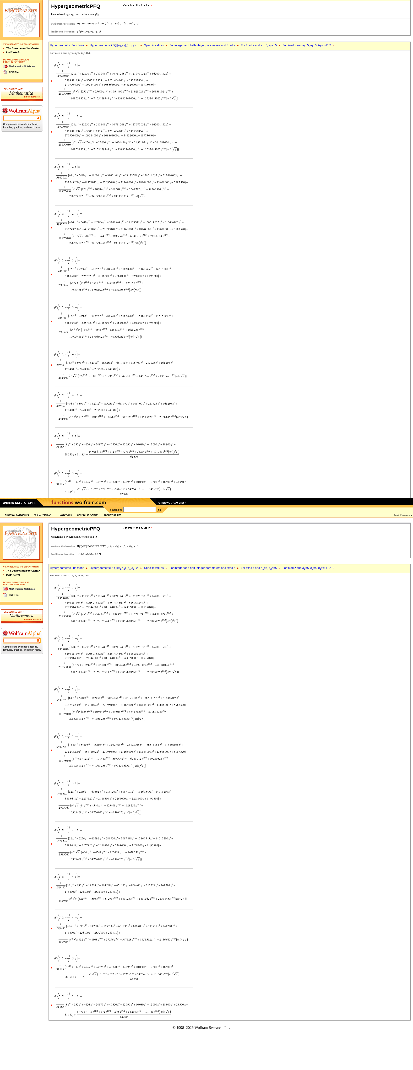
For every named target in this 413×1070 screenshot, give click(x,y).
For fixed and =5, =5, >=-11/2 (307, 45)
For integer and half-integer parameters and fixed (202, 45)
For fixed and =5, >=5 (259, 45)
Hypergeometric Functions (67, 45)
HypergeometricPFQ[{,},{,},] (114, 45)
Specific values (154, 45)
